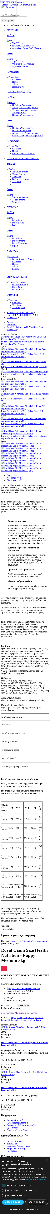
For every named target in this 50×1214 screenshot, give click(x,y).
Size (25, 1017)
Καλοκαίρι (17, 302)
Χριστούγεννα (18, 307)
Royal (13, 1017)
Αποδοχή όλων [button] (13, 1202)
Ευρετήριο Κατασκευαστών (19, 1146)
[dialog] (25, 1185)
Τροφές (39, 1020)
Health (31, 1017)
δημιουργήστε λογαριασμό (35, 941)
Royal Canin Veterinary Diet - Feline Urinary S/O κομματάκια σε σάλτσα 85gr (23, 387)
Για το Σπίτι (17, 220)
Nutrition (39, 1017)
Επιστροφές (12, 1143)
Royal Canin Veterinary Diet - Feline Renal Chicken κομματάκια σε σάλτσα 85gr (24, 437)
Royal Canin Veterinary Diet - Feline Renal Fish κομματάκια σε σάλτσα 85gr (22, 412)
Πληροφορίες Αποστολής (18, 1123)
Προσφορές (12, 1151)
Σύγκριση (15, 1008)
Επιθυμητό (6, 1008)
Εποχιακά (12, 294)
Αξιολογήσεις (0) (14, 480)
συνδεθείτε (16, 941)
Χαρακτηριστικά (14, 478)
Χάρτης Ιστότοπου (15, 1141)
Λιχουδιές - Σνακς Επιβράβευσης (27, 48)
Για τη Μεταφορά (20, 243)
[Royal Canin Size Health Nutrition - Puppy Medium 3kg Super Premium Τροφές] (25, 446)
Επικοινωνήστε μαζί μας (17, 1130)
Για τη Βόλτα (18, 223)
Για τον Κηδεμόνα (17, 276)
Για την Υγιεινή (18, 241)
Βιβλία (15, 225)
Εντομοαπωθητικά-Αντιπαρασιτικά (27, 135)
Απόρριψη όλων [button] (36, 1202)
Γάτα (10, 53)
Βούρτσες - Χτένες (20, 179)
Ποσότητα (5, 1005)
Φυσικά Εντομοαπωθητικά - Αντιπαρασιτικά (24, 111)
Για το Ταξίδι (18, 289)
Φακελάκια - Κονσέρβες (23, 45)
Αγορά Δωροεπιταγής (16, 1148)
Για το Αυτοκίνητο (20, 284)
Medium (11, 1020)
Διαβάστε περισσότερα (36, 1179)
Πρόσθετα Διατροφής (21, 105)
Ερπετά (15, 269)
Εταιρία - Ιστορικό (15, 1120)
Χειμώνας (16, 305)
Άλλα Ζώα (13, 71)
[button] (25, 1209)
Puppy (4, 1020)
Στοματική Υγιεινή (20, 171)
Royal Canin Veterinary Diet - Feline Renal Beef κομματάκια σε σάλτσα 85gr (22, 355)
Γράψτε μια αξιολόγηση (26, 1013)
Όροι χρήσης (12, 1128)
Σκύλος (11, 35)
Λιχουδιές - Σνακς (20, 66)
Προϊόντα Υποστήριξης (22, 115)
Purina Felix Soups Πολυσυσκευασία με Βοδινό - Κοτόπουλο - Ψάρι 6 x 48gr (23, 343)
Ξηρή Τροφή (17, 43)
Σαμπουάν (16, 176)
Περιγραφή (12, 475)
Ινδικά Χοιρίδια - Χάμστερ (24, 153)
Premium (31, 1020)
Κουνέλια (16, 79)
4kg (18, 1020)
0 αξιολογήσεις (7, 1013)
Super (23, 1020)
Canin (19, 1017)
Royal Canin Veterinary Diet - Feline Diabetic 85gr (23, 374)
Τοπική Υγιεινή (18, 174)
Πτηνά (15, 82)
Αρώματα (16, 181)
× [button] (47, 1160)
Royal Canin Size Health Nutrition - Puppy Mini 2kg (24, 366)
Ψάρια (15, 84)
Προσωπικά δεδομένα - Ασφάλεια (22, 1125)
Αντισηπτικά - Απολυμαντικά (25, 107)
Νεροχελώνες (18, 87)
